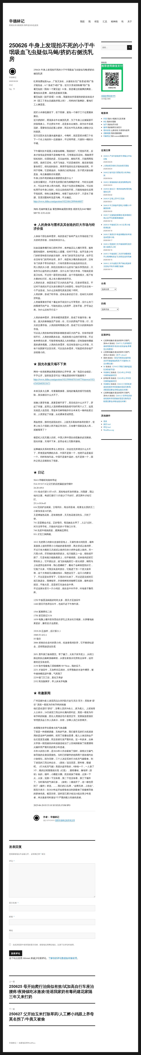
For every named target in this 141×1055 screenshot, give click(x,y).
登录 (105, 421)
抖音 (105, 118)
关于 (130, 21)
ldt (104, 366)
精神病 (114, 21)
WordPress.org (108, 430)
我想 (82, 21)
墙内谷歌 (107, 130)
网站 (11, 930)
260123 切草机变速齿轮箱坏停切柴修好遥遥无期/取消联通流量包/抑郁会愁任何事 (117, 387)
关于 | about (121, 355)
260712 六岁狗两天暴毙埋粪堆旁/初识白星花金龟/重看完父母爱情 (117, 346)
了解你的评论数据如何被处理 (62, 958)
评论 (12, 861)
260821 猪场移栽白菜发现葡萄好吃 (117, 182)
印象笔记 (107, 136)
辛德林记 (17, 21)
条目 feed (107, 424)
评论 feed (107, 427)
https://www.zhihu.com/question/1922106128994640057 (58, 201)
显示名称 (14, 902)
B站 (104, 121)
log (10, 89)
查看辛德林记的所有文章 (65, 820)
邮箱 (12, 916)
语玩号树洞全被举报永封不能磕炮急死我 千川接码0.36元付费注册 (117, 361)
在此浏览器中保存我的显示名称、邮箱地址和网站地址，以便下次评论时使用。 (44, 944)
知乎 (105, 124)
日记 (11, 85)
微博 (105, 127)
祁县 (96, 21)
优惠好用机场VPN (108, 96)
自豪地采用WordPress (27, 1043)
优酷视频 (107, 133)
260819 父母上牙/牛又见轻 (113, 198)
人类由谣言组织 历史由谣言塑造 (116, 165)
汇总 (105, 21)
